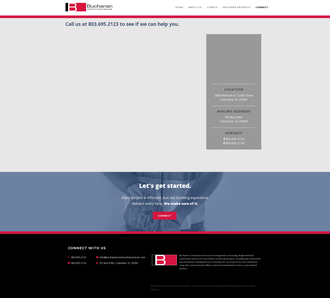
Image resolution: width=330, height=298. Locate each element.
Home (179, 7)
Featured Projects (236, 7)
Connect (262, 7)
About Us (195, 7)
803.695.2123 (235, 139)
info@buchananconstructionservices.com (122, 257)
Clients (212, 7)
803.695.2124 (235, 143)
